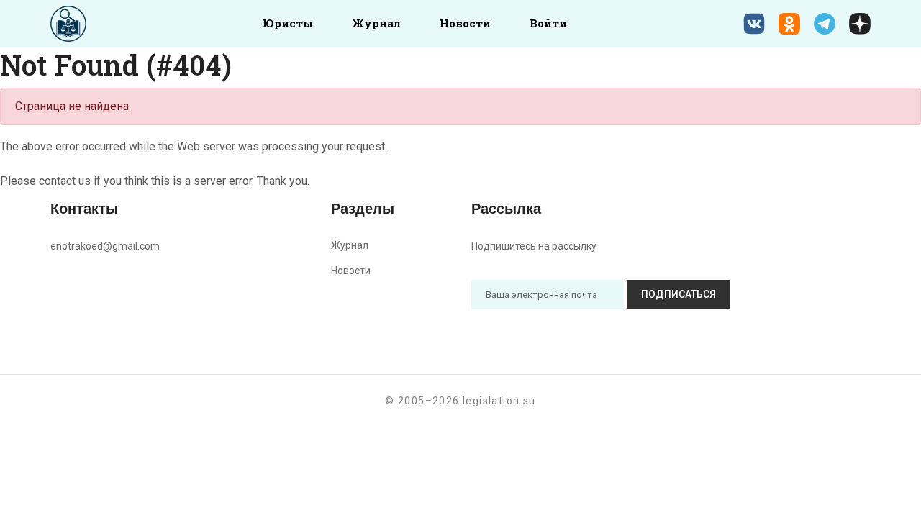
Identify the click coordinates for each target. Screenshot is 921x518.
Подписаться (678, 294)
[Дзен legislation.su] (860, 24)
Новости (465, 23)
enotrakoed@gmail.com (105, 246)
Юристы (288, 23)
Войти (548, 23)
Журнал (376, 23)
